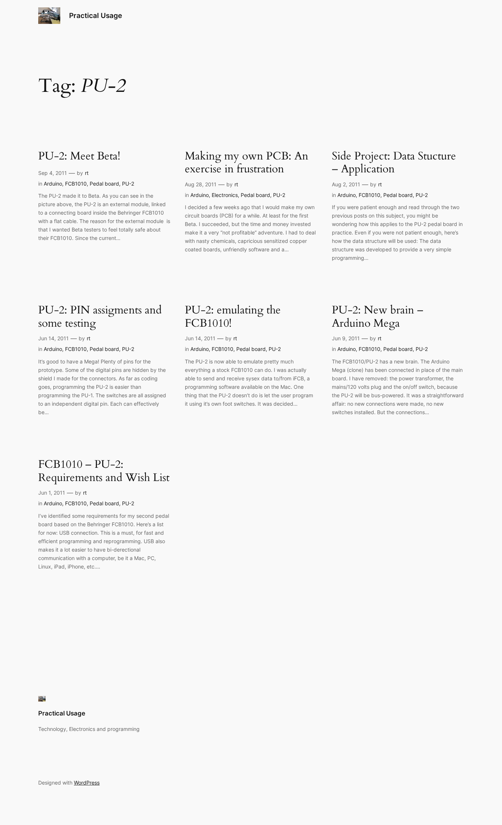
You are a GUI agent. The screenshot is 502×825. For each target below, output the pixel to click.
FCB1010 (76, 183)
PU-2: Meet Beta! (79, 156)
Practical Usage (95, 15)
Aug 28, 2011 (200, 184)
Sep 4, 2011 (52, 173)
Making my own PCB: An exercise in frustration (246, 163)
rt (87, 173)
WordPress (87, 782)
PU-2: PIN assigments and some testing (100, 317)
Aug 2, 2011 (346, 184)
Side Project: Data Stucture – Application (394, 163)
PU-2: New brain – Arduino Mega (377, 317)
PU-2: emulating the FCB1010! (233, 317)
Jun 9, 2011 (346, 338)
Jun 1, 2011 (51, 492)
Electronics (225, 195)
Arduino (53, 183)
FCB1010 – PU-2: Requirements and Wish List (103, 471)
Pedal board (104, 183)
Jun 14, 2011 (53, 338)
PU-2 (128, 183)
